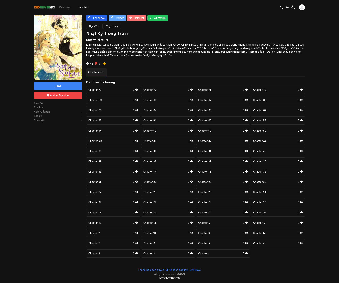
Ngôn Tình (94, 26)
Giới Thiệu (195, 269)
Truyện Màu (112, 26)
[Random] (287, 7)
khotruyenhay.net (169, 277)
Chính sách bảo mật (176, 269)
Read (58, 85)
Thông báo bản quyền (151, 269)
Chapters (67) (96, 72)
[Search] (281, 7)
